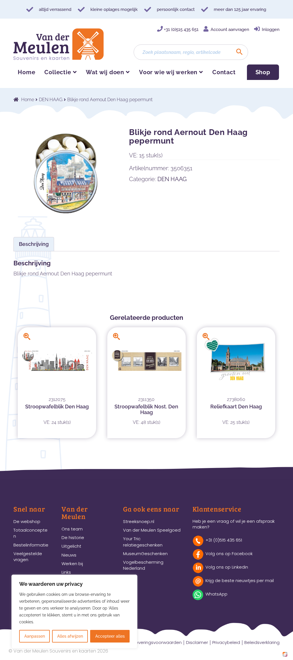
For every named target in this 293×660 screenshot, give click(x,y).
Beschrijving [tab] (34, 244)
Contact (224, 72)
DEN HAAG (50, 99)
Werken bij (72, 564)
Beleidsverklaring (262, 642)
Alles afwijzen (70, 636)
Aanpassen (34, 636)
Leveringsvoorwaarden (158, 642)
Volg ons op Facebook (229, 554)
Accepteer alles (110, 636)
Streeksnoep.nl (138, 521)
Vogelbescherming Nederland (143, 565)
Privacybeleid (226, 642)
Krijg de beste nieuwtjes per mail (239, 580)
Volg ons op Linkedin (226, 567)
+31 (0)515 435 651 (181, 29)
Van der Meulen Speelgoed (152, 530)
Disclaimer (197, 642)
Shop (263, 72)
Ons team (72, 529)
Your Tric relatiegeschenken (143, 542)
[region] (74, 612)
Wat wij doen (105, 72)
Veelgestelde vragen (27, 557)
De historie (73, 537)
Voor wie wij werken (168, 72)
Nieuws (69, 555)
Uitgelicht (71, 546)
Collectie (57, 72)
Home (26, 72)
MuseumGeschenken (145, 554)
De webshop (26, 521)
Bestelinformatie (30, 545)
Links (66, 572)
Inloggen (271, 29)
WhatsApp (216, 594)
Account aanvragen (230, 29)
